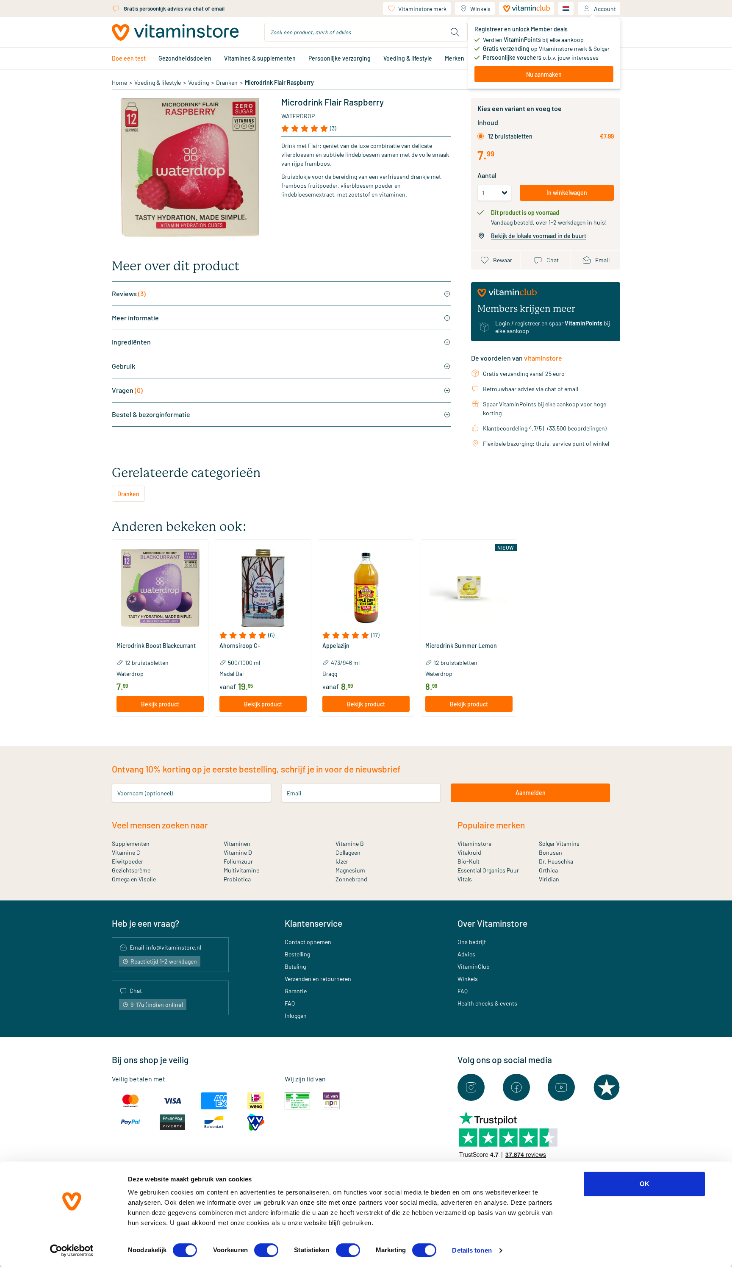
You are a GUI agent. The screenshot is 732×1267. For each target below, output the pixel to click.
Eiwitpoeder (127, 861)
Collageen (348, 852)
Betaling (295, 966)
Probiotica (237, 879)
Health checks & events (487, 1003)
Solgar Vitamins (559, 843)
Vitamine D (238, 852)
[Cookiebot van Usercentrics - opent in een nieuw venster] (72, 1250)
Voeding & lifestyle (407, 58)
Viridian (549, 879)
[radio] (480, 136)
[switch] (266, 1250)
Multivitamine (241, 870)
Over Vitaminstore (492, 923)
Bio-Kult (469, 861)
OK (644, 1183)
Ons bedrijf (472, 941)
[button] (160, 635)
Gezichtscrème (131, 870)
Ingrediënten (131, 342)
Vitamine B (350, 843)
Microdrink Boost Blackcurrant (156, 645)
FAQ (290, 1003)
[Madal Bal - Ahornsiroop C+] (263, 587)
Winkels (480, 8)
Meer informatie (135, 318)
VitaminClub (474, 966)
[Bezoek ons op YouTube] (561, 1087)
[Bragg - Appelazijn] (366, 587)
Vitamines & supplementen (260, 58)
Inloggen (296, 1015)
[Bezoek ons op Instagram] (471, 1087)
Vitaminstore (474, 843)
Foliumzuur (238, 861)
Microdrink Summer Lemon (461, 645)
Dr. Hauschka (556, 861)
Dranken (227, 82)
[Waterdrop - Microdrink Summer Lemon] (469, 587)
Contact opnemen (308, 941)
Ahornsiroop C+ (240, 645)
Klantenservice (313, 923)
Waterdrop (298, 115)
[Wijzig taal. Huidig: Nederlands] (566, 8)
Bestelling (297, 954)
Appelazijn (335, 645)
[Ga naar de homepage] (175, 32)
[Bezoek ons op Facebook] (516, 1087)
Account (605, 8)
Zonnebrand (351, 879)
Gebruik (123, 366)
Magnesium (350, 870)
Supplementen (131, 843)
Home (119, 82)
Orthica (548, 870)
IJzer (342, 861)
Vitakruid (469, 852)
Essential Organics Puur (488, 870)
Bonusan (550, 852)
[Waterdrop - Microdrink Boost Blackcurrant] (160, 587)
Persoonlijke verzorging (339, 58)
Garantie (296, 991)
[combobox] (366, 32)
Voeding (198, 82)
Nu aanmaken (544, 74)
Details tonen (471, 1250)
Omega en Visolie (134, 879)
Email (294, 792)
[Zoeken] (455, 32)
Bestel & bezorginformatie (151, 414)
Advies (466, 954)
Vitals (465, 879)
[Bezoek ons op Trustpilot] (606, 1087)
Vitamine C (126, 852)
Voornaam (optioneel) (145, 792)
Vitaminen (237, 843)
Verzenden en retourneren (318, 978)
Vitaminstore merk (422, 8)
